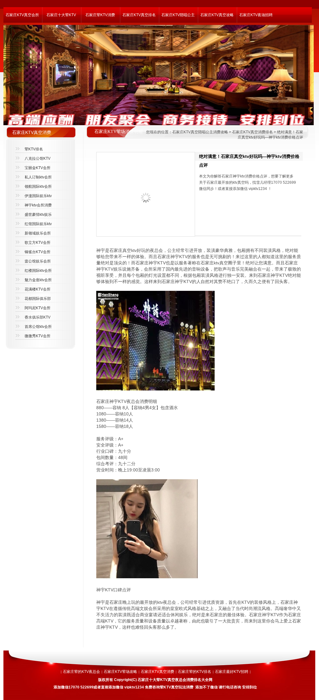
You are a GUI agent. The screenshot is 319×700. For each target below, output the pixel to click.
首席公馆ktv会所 (38, 326)
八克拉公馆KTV (37, 158)
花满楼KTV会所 (37, 289)
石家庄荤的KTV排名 (194, 671)
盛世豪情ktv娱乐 (38, 214)
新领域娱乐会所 (38, 233)
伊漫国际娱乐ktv (38, 196)
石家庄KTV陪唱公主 (178, 15)
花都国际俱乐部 (38, 298)
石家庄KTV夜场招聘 (256, 15)
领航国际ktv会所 (38, 186)
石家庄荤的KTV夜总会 (81, 671)
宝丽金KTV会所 (37, 168)
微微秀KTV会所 (37, 336)
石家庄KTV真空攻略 (217, 15)
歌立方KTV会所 (37, 242)
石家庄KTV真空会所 (22, 15)
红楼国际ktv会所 (38, 270)
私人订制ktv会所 (38, 177)
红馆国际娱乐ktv (38, 224)
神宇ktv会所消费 (38, 205)
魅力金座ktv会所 (38, 280)
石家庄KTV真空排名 (139, 15)
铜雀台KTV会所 (37, 252)
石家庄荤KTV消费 (100, 15)
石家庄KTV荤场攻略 (120, 671)
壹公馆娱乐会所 (38, 261)
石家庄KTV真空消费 (157, 671)
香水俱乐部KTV (37, 317)
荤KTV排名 (34, 149)
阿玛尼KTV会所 (37, 308)
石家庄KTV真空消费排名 (252, 132)
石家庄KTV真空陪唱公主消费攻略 (200, 132)
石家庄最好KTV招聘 (231, 671)
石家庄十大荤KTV (61, 15)
